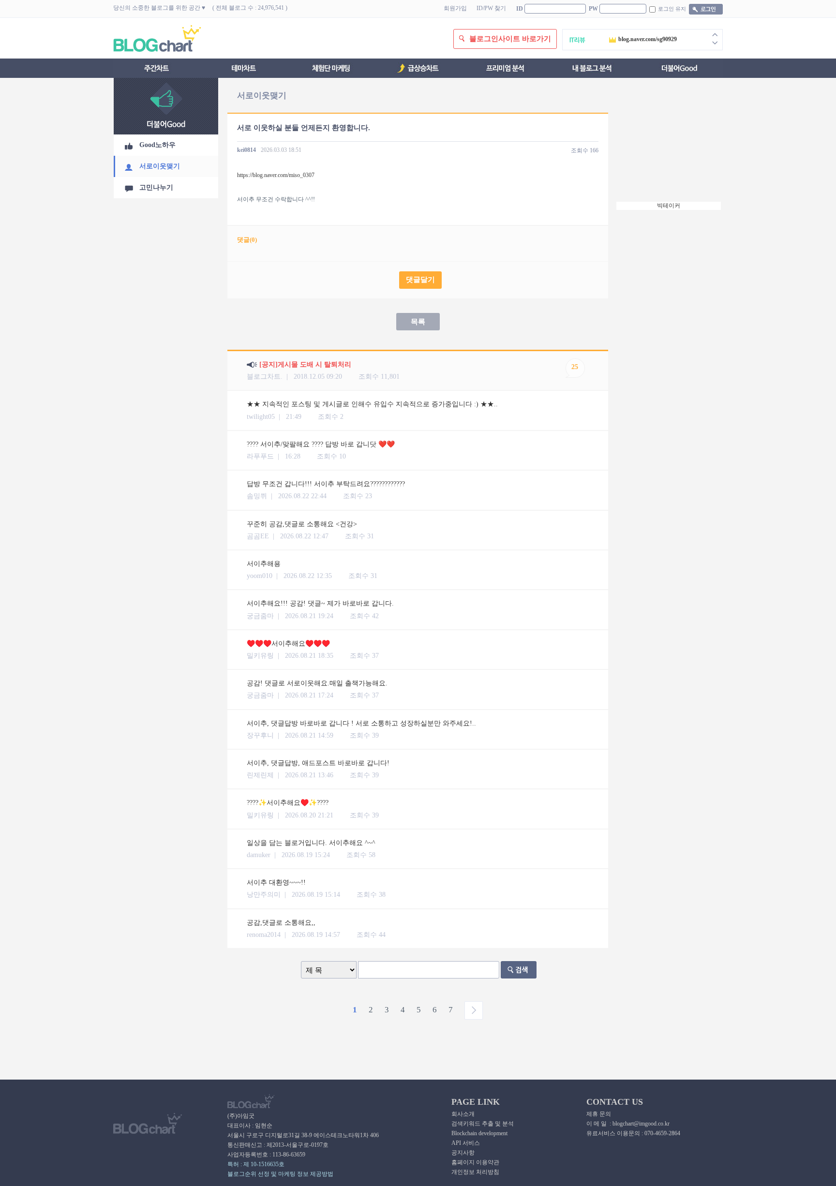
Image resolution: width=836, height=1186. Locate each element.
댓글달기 (420, 279)
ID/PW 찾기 (491, 8)
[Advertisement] (669, 143)
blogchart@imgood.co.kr (641, 1123)
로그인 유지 (672, 9)
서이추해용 (264, 563)
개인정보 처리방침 (475, 1172)
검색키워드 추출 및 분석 (482, 1123)
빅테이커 (668, 205)
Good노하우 (157, 144)
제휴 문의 (598, 1114)
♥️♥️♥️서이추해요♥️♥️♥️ (288, 643)
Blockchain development (479, 1133)
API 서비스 (465, 1143)
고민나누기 (156, 187)
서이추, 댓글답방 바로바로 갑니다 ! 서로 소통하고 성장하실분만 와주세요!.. (361, 723)
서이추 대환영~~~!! (276, 882)
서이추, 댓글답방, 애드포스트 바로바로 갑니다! (318, 763)
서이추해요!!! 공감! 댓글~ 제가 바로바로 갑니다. (320, 603)
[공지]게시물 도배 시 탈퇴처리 (305, 364)
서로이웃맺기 (159, 166)
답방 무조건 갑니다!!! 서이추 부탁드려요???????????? (326, 484)
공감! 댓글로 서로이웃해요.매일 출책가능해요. (317, 683)
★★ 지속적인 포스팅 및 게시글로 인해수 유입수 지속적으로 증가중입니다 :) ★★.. (372, 404)
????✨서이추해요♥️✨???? (287, 802)
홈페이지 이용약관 (475, 1162)
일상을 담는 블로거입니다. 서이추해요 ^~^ (311, 842)
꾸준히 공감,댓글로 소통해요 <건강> (302, 524)
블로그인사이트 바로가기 (510, 39)
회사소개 (463, 1114)
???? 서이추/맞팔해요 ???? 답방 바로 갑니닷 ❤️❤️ (321, 444)
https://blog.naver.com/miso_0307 (275, 175)
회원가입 (455, 8)
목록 (418, 322)
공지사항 (463, 1152)
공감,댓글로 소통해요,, (281, 922)
